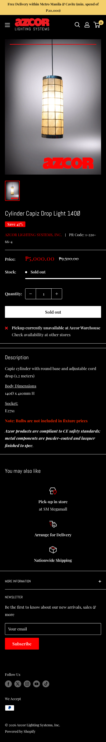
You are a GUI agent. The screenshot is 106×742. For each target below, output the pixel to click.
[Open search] (77, 24)
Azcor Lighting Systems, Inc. (33, 234)
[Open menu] (7, 25)
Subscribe (22, 643)
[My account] (87, 24)
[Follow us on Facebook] (8, 683)
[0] (97, 25)
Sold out (53, 312)
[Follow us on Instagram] (27, 683)
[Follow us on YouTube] (36, 683)
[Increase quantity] (57, 294)
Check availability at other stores (41, 334)
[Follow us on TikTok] (45, 683)
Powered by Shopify (20, 731)
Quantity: (13, 293)
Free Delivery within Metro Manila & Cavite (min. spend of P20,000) (53, 7)
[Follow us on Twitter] (17, 683)
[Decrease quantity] (30, 294)
